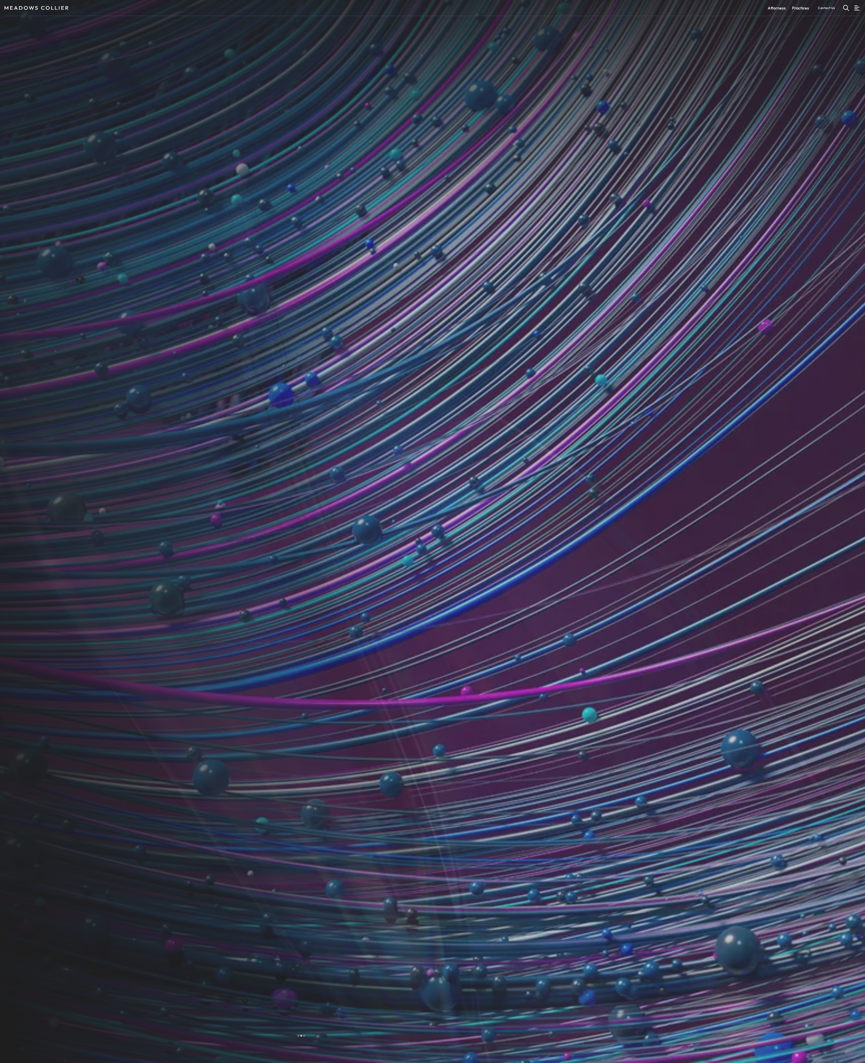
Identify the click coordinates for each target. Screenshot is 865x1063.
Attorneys (777, 8)
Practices (800, 8)
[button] (298, 1036)
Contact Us (826, 8)
